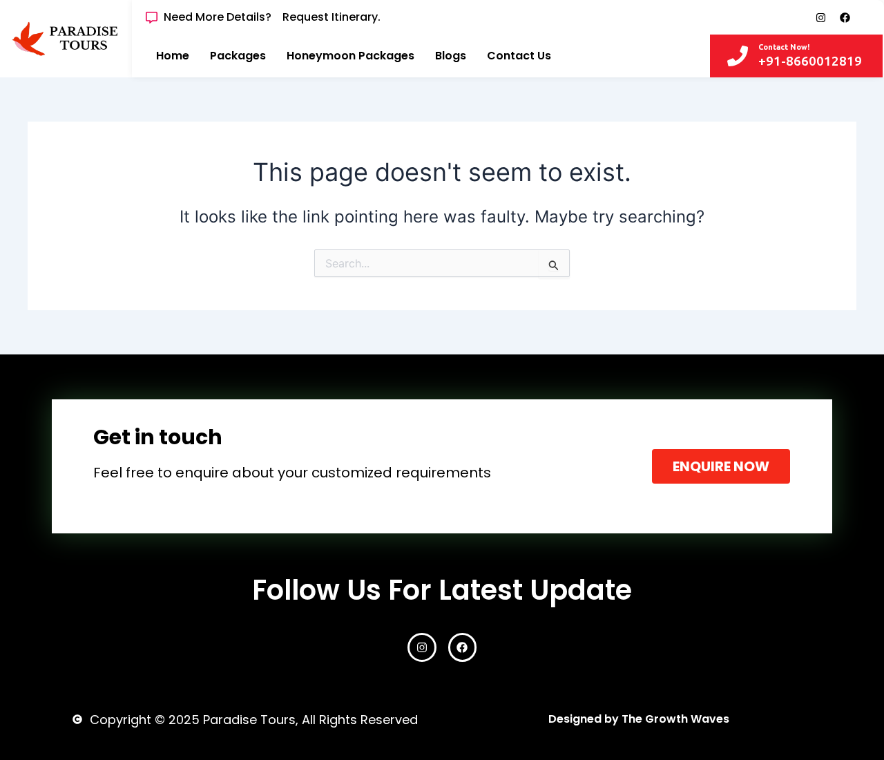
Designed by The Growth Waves (638, 719)
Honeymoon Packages (350, 56)
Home (172, 56)
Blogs (450, 56)
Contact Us (519, 56)
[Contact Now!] (737, 56)
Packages (238, 56)
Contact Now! (783, 47)
